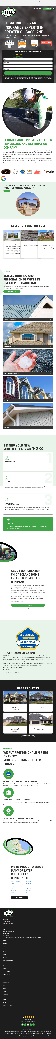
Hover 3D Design (7, 1005)
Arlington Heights (15, 881)
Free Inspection (47, 8)
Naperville (28, 881)
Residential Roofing (8, 963)
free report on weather (16, 4)
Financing (5, 949)
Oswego (28, 886)
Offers (4, 1002)
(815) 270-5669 (8, 922)
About (4, 997)
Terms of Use (34, 80)
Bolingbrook (14, 886)
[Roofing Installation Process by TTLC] (28, 112)
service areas (19, 897)
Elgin (12, 888)
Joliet (12, 893)
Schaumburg (29, 893)
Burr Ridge (13, 890)
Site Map (31, 1028)
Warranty (5, 946)
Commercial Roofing (8, 960)
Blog (4, 999)
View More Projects (28, 735)
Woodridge (28, 883)
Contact (5, 943)
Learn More (28, 608)
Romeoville (28, 890)
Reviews (5, 1008)
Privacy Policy (42, 80)
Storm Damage (7, 971)
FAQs (4, 954)
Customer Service (7, 952)
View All (5, 991)
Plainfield (28, 888)
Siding (4, 968)
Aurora (12, 883)
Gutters (5, 966)
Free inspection (12, 291)
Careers (5, 1011)
